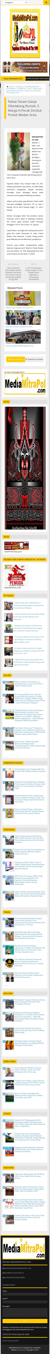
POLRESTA (21, 89)
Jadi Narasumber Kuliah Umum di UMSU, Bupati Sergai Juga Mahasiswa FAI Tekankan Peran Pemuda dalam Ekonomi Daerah (30, 865)
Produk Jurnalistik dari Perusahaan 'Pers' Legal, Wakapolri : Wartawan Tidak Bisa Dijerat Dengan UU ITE (28, 639)
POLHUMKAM (11, 89)
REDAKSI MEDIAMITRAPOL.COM (19, 1268)
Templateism (21, 1350)
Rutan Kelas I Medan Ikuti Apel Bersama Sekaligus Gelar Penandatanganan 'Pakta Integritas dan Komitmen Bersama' (30, 745)
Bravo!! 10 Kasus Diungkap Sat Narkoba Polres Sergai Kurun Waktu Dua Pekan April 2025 (29, 1095)
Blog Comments (17, 359)
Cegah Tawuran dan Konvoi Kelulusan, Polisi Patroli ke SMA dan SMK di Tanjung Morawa (30, 852)
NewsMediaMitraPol (32, 87)
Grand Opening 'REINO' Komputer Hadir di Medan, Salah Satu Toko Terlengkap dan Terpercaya (28, 1070)
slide (29, 89)
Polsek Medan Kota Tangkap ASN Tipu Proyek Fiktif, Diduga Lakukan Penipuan (30, 770)
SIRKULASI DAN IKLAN (15, 1273)
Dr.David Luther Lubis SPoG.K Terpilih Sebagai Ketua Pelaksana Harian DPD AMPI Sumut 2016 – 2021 (28, 650)
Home (11, 87)
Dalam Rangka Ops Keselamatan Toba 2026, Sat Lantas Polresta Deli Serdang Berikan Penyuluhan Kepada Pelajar (30, 894)
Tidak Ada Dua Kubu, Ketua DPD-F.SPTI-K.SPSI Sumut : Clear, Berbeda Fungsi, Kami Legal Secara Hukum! (28, 662)
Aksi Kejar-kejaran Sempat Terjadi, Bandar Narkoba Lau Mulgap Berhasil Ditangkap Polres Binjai (29, 1043)
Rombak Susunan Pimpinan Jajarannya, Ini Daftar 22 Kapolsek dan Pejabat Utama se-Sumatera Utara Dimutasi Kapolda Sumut (30, 949)
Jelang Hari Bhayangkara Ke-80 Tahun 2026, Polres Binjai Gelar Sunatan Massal (30, 1176)
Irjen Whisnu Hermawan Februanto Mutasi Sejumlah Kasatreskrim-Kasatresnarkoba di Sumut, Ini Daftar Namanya (29, 962)
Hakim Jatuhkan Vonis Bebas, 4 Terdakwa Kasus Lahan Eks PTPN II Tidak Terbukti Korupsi (29, 684)
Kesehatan (19, 87)
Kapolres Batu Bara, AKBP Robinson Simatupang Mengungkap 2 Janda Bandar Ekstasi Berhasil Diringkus (28, 605)
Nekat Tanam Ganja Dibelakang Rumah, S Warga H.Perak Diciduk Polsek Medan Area (24, 91)
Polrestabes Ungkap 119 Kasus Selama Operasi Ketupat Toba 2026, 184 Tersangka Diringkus (30, 1002)
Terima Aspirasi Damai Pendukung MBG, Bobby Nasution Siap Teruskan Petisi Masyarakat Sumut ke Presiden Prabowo (29, 839)
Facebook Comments (35, 359)
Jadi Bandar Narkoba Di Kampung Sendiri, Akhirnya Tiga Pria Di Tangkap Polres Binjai (29, 1030)
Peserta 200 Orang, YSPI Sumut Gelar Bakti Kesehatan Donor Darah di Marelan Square (30, 1217)
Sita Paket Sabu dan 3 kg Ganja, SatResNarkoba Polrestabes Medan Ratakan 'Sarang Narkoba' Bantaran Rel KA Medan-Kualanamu (29, 935)
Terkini (6, 986)
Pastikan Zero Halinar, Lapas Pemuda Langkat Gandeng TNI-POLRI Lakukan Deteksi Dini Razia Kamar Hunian (30, 1083)
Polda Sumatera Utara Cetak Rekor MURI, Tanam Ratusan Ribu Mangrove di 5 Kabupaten (29, 616)
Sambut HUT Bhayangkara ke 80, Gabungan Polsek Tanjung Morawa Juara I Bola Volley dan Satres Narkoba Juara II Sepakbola (30, 1123)
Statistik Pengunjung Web (11, 1341)
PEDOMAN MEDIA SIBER (16, 1277)
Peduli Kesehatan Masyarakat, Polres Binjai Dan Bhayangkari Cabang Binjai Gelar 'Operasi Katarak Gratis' (29, 1189)
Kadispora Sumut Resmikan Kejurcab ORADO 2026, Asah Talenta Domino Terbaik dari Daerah (29, 1149)
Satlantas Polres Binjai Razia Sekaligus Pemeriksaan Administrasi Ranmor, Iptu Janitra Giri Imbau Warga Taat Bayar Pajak (30, 785)
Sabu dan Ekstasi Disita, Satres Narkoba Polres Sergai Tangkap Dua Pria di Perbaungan (29, 975)
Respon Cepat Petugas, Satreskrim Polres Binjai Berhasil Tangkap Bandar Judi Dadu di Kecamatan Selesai (29, 811)
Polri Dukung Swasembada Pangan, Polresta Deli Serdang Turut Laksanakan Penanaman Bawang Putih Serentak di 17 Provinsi (30, 921)
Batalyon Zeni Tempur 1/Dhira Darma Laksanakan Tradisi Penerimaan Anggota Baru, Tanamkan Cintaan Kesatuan (28, 628)
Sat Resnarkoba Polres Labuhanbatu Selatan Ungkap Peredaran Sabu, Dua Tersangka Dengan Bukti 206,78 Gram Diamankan (29, 799)
